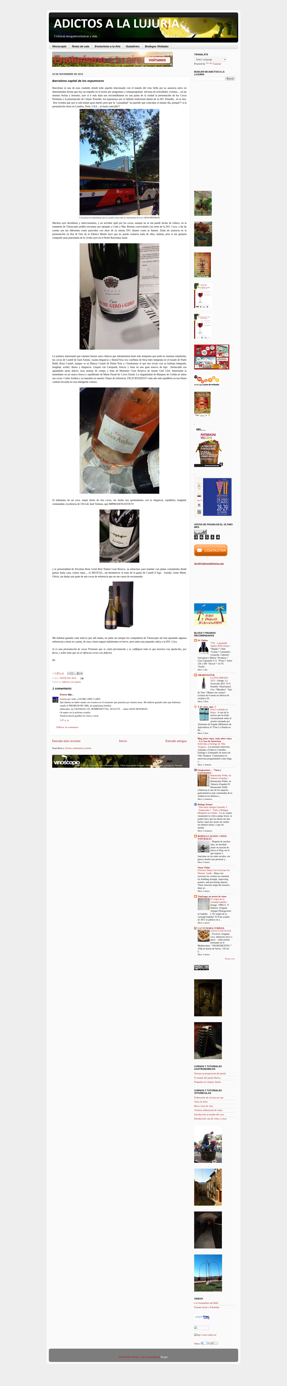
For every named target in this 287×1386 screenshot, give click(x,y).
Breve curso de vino (203, 1106)
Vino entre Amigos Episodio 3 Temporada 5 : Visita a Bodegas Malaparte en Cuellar (213, 810)
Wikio (197, 1343)
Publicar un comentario (67, 727)
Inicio (123, 741)
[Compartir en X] (75, 673)
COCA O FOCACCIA (220, 931)
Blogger (164, 1357)
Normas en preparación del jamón (210, 1073)
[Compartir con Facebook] (78, 673)
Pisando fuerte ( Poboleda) (206, 1307)
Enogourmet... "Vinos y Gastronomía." (209, 771)
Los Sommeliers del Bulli (206, 1303)
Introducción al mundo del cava (209, 1114)
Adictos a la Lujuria (71, 682)
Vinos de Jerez (201, 1101)
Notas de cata (80, 46)
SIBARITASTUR (206, 675)
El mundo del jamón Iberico (207, 1077)
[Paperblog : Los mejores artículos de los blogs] (202, 1319)
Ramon (63, 694)
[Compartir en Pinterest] (81, 673)
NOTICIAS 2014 (68, 678)
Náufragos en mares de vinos (212, 896)
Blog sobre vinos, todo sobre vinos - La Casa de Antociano (215, 739)
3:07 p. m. (64, 720)
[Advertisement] (80, 797)
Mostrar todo (230, 959)
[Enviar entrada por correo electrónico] (81, 678)
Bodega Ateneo (205, 804)
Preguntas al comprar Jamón (207, 1082)
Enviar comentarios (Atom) (78, 748)
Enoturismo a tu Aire (107, 46)
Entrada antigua (176, 741)
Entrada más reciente (66, 741)
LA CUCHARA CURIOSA (211, 928)
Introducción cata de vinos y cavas (210, 1118)
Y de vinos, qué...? (207, 706)
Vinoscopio (59, 46)
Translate (217, 63)
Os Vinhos (203, 640)
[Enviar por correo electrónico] (68, 673)
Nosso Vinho (204, 867)
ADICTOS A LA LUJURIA (116, 24)
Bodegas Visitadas (157, 46)
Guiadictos (133, 46)
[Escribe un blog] (72, 673)
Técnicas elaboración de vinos (208, 1110)
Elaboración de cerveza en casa (208, 1097)
